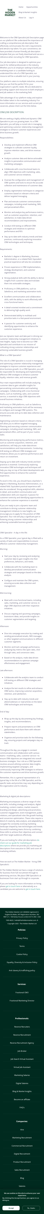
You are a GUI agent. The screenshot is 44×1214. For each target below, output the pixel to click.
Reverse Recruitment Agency (22, 1043)
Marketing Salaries (22, 1075)
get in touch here (13, 886)
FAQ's (22, 1107)
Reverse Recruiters (22, 1026)
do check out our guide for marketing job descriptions (19, 843)
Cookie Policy (22, 954)
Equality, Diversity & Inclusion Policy (22, 962)
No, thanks (31, 1208)
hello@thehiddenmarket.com (25, 920)
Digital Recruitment (22, 1154)
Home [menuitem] (21, 7)
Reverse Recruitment (22, 1035)
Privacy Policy (22, 938)
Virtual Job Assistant (22, 1067)
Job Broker (22, 1051)
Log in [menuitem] (31, 17)
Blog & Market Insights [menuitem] (28, 12)
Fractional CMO (22, 992)
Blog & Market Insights (22, 1091)
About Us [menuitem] (22, 17)
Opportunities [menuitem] (32, 7)
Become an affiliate (22, 1099)
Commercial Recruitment (22, 1146)
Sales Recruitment (22, 1170)
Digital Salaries (22, 1083)
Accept (11, 1208)
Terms (22, 946)
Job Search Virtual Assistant (22, 1059)
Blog (22, 1178)
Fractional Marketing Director (22, 1000)
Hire (22, 1129)
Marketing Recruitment (22, 1137)
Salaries (22, 1186)
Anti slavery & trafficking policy (22, 970)
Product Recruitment (22, 1162)
